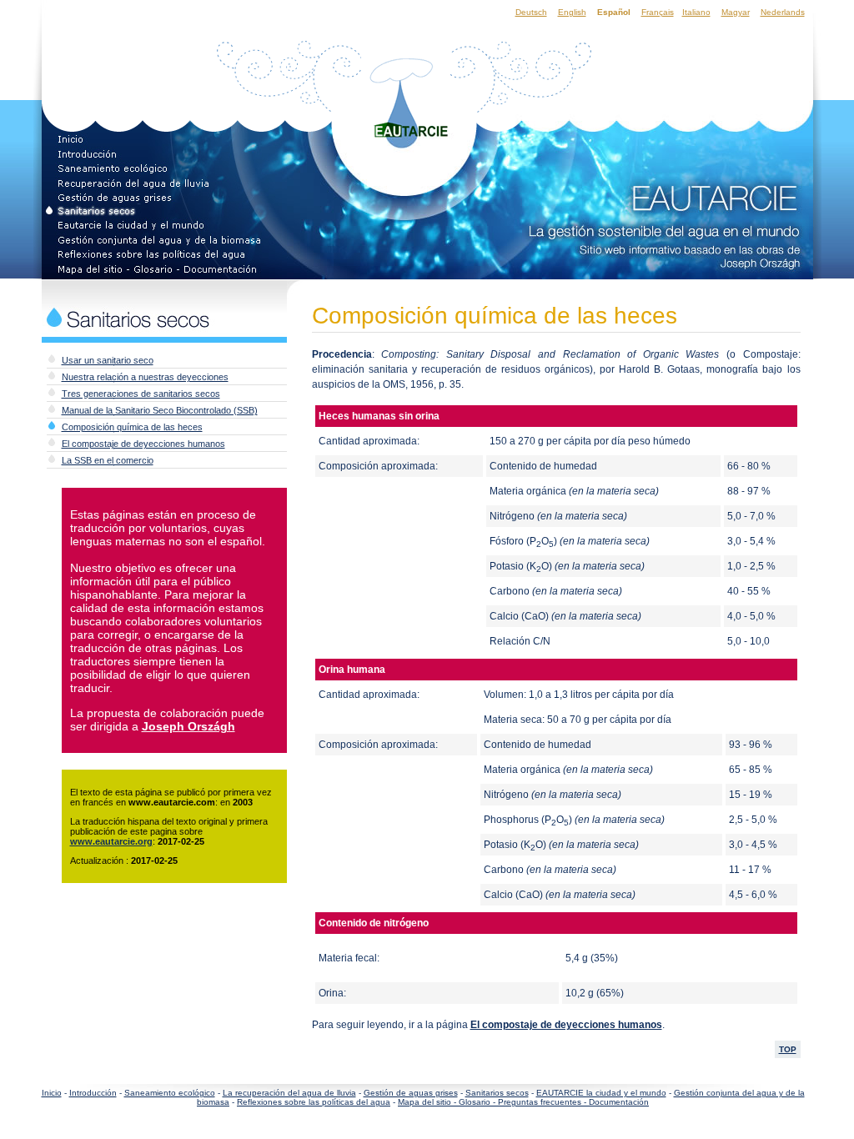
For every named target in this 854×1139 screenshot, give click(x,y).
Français (657, 12)
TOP (787, 1049)
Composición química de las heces (132, 427)
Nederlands (783, 12)
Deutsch (531, 12)
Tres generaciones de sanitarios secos (141, 394)
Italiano (696, 12)
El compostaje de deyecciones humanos (143, 444)
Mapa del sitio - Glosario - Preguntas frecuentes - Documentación (523, 1101)
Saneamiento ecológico (169, 1092)
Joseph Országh (188, 726)
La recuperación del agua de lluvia (289, 1092)
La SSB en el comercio (107, 460)
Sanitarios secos (497, 1092)
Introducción (93, 1092)
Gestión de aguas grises (411, 1092)
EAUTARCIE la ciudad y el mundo (601, 1092)
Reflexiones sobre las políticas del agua (313, 1101)
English (572, 12)
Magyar (735, 12)
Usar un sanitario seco (107, 360)
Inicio (52, 1092)
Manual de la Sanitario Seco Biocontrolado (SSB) (160, 410)
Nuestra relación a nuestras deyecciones (145, 377)
